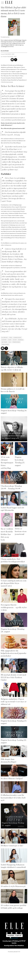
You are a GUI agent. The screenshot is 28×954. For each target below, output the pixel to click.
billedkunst (5, 337)
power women (16, 342)
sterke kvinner (5, 344)
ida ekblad (20, 339)
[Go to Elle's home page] (14, 926)
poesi (10, 337)
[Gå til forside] (8, 2)
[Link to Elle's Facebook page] (11, 933)
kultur (15, 339)
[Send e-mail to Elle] (21, 933)
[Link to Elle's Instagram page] (7, 933)
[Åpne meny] (2, 2)
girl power (4, 342)
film (10, 342)
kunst (9, 339)
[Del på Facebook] (12, 59)
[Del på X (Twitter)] (15, 59)
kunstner (4, 339)
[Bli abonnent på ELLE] (14, 938)
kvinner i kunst (17, 337)
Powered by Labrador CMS (14, 951)
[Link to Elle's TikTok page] (16, 933)
